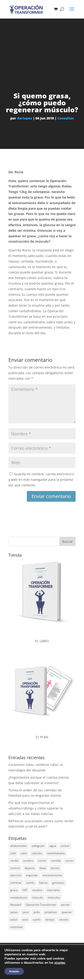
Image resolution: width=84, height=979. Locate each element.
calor (24, 853)
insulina (37, 890)
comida (56, 861)
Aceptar (14, 971)
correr (69, 861)
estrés (30, 883)
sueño (37, 919)
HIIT (25, 890)
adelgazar (38, 846)
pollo (37, 912)
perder (65, 905)
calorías (37, 853)
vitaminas (16, 927)
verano (63, 919)
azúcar (65, 846)
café (13, 853)
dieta (42, 868)
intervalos (53, 890)
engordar (32, 875)
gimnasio (58, 883)
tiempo (49, 919)
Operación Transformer (41, 905)
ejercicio (15, 875)
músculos (54, 897)
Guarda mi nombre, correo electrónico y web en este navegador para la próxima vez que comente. (41, 479)
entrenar (16, 883)
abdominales (18, 846)
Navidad (15, 905)
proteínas (51, 912)
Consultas (65, 118)
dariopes (24, 118)
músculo (37, 897)
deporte (29, 868)
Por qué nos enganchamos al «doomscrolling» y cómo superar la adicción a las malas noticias (35, 808)
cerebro (28, 861)
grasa (14, 890)
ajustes (59, 963)
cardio (14, 861)
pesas (14, 912)
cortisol (15, 868)
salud (13, 919)
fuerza (43, 883)
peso (26, 912)
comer (42, 861)
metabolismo (18, 897)
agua (52, 846)
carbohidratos (56, 853)
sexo (25, 919)
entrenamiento (52, 875)
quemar (67, 912)
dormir (55, 868)
